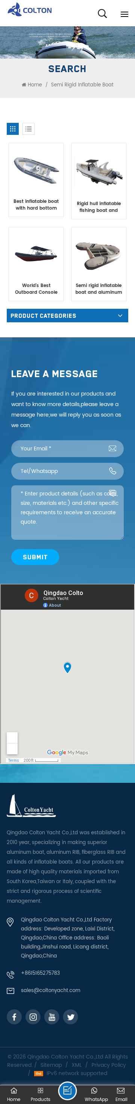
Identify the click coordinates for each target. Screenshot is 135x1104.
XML (77, 1065)
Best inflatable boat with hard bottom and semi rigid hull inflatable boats (36, 205)
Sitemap (51, 1065)
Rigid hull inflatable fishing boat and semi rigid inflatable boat (99, 207)
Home (35, 85)
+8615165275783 (40, 973)
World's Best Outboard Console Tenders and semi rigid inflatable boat (36, 289)
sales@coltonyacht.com (50, 991)
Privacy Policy (109, 1065)
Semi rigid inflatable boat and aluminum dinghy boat (98, 289)
